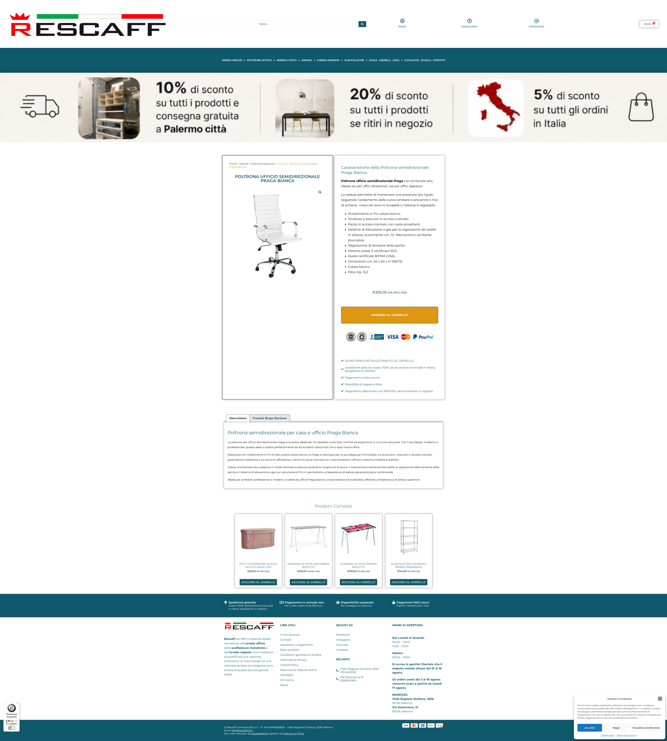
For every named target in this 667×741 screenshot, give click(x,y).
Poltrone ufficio (259, 60)
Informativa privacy (626, 735)
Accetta (590, 727)
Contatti (439, 60)
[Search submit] (362, 24)
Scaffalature (354, 60)
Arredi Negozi (232, 60)
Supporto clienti (469, 26)
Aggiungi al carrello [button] (258, 582)
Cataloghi (411, 60)
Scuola (426, 60)
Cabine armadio (328, 60)
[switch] (11, 728)
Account (402, 26)
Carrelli (385, 60)
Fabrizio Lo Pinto (293, 733)
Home (233, 163)
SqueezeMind (259, 733)
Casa (396, 60)
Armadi (307, 60)
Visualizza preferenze (646, 727)
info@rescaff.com (242, 730)
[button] (660, 698)
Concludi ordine (536, 26)
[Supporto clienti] (469, 21)
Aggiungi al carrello (389, 315)
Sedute (244, 163)
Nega (616, 727)
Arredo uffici (287, 60)
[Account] (402, 21)
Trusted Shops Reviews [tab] (270, 418)
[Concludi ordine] (536, 21)
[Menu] (17, 704)
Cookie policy (608, 735)
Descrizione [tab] (237, 418)
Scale (373, 60)
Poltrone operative (263, 163)
